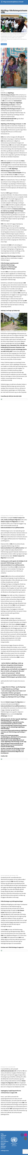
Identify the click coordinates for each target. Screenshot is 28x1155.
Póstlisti (25, 1138)
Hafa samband (4, 1141)
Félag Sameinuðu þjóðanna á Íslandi (13, 1)
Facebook (22, 1134)
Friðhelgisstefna (5, 1150)
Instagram (25, 1134)
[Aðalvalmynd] (1, 1)
